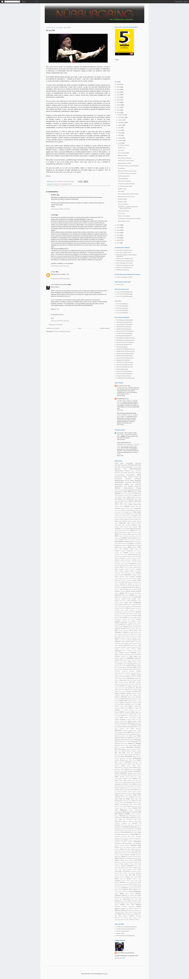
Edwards (139, 604)
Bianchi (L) (138, 530)
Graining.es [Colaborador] (124, 322)
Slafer (120, 852)
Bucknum (125, 545)
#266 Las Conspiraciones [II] (124, 265)
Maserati (117, 736)
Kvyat (125, 700)
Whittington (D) (124, 908)
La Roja (139, 700)
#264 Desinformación (122, 270)
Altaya (121, 503)
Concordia (117, 573)
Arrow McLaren (122, 510)
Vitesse (135, 897)
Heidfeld (128, 665)
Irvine (126, 684)
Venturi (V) (120, 891)
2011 (118, 232)
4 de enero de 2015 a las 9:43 (60, 321)
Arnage (123, 508)
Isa (129, 684)
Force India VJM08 (123, 153)
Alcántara (138, 497)
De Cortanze (129, 585)
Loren (139, 715)
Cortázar (134, 574)
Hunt (139, 678)
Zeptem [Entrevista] (122, 369)
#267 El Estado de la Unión (124, 263)
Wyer (120, 915)
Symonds (123, 865)
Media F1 (131, 743)
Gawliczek (128, 639)
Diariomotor (118, 595)
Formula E (126, 632)
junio (120, 130)
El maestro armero (123, 145)
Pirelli (70, 184)
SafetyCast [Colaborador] (123, 329)
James (116, 687)
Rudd (119, 832)
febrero (120, 140)
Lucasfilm (138, 717)
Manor (128, 726)
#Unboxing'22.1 (119, 491)
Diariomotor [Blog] (121, 347)
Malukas (120, 726)
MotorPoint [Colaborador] (123, 327)
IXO (118, 686)
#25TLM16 (124, 465)
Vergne (131, 891)
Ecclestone (55, 184)
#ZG (139, 492)
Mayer (134, 737)
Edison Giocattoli (131, 604)
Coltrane (126, 571)
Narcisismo (117, 769)
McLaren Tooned (126, 741)
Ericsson (138, 612)
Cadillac (139, 547)
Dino (127, 595)
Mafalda (135, 721)
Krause (135, 698)
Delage (139, 589)
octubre (120, 120)
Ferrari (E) (123, 623)
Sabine (135, 832)
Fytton (127, 636)
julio (119, 127)
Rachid (130, 808)
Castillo (122, 560)
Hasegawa (120, 663)
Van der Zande (130, 886)
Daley (116, 582)
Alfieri (124, 499)
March (132, 728)
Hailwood (117, 658)
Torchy (135, 876)
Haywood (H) (118, 665)
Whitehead (131, 906)
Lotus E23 (121, 150)
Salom (133, 836)
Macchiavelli (123, 721)
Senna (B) (122, 847)
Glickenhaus (134, 645)
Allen (139, 499)
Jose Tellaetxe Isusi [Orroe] (59, 284)
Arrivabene (137, 508)
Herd (116, 667)
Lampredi (134, 702)
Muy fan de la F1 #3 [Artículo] (125, 331)
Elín (124, 608)
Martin (116, 734)
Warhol (127, 902)
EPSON (130, 612)
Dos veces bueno (123, 204)
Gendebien (118, 641)
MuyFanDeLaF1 (119, 767)
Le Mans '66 (137, 708)
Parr (135, 786)
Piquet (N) (122, 799)
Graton (135, 650)
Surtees (126, 864)
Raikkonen (123, 810)
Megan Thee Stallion (127, 745)
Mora (131, 760)
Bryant (120, 545)
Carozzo (119, 556)
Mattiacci (130, 737)
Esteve (131, 613)
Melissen (117, 747)
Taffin (139, 865)
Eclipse (116, 604)
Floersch (129, 628)
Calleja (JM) (137, 549)
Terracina (133, 871)
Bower (116, 539)
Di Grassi (138, 593)
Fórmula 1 (118, 632)
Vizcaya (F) (118, 899)
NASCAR (127, 769)
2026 (118, 84)
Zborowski (117, 919)
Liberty (121, 712)
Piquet (116, 799)
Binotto (117, 534)
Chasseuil (138, 563)
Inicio (79, 328)
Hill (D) (127, 669)
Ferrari (117, 623)
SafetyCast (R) (127, 834)
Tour (124, 878)
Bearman (134, 525)
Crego (120, 578)
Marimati (117, 732)
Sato (121, 840)
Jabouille (122, 686)
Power (117, 804)
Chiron (121, 567)
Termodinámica (126, 871)
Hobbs (122, 673)
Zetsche (132, 919)
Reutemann (133, 816)
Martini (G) (124, 734)
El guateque (121, 168)
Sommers (122, 854)
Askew (130, 512)
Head (123, 665)
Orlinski (125, 782)
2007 (118, 243)
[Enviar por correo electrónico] (79, 181)
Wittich (139, 912)
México (139, 749)
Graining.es (118, 650)
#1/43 (116, 463)
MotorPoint (128, 762)
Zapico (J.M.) (137, 917)
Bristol (139, 541)
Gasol (120, 639)
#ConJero (138, 472)
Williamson (117, 912)
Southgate (132, 854)
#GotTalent (128, 478)
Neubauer (130, 771)
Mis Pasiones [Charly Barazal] (126, 413)
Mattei (125, 737)
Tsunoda (122, 882)
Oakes (139, 778)
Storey (122, 860)
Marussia (133, 734)
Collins (121, 571)
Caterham (134, 560)
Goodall (128, 647)
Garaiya (129, 638)
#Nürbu (126, 484)
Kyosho (130, 700)
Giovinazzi (126, 645)
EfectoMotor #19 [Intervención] (125, 340)
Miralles (130, 754)
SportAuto (130, 856)
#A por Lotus (137, 467)
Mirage (126, 754)
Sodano (129, 852)
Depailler (133, 591)
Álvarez (125, 503)
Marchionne (118, 730)
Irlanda (116, 684)
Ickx (128, 680)
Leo (136, 710)
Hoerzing (133, 673)
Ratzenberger (118, 812)
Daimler (134, 580)
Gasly (116, 640)
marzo (120, 138)
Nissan (130, 775)
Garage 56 (124, 638)
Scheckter (117, 841)
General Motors (129, 641)
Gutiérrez (117, 656)
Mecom (126, 743)
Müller (129, 763)
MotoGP (121, 762)
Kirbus (139, 695)
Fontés (120, 630)
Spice (119, 856)
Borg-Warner (132, 536)
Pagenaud (117, 784)
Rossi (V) (122, 830)
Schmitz (130, 841)
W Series (134, 901)
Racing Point (137, 808)
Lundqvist (128, 719)
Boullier (130, 538)
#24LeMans (129, 463)
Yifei (122, 917)
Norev (139, 775)
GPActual (133, 649)
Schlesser (123, 841)
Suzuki (139, 864)
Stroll (139, 860)
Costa (116, 576)
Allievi (116, 501)
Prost (128, 806)
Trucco (128, 880)
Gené (123, 641)
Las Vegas (138, 704)
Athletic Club (118, 514)
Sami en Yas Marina (124, 216)
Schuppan (138, 843)
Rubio (116, 832)
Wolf (116, 914)
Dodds (125, 597)
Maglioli (125, 723)
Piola (136, 797)
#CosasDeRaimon (119, 475)
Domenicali (137, 597)
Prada (131, 804)
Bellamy (126, 526)
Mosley (139, 760)
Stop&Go (117, 860)
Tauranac (129, 869)
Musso (139, 765)
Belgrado (117, 526)
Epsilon (126, 612)
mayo (120, 133)
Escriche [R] (125, 613)
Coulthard (138, 576)
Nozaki (127, 776)
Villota (135, 895)
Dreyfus (117, 600)
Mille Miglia (122, 752)
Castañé (139, 558)
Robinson (125, 821)
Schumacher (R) (130, 843)
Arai (140, 506)
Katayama (117, 695)
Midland (134, 751)
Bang (120, 521)
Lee (122, 710)
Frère (132, 634)
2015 (118, 112)
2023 (118, 92)
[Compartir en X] (83, 181)
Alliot (119, 501)
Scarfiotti (139, 840)
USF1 (116, 884)
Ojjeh (124, 780)
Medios (138, 743)
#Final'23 (130, 477)
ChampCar (117, 563)
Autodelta (117, 515)
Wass (135, 902)
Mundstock (138, 763)
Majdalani (124, 725)
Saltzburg (138, 836)
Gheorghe (117, 643)
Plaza (130, 800)
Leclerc (117, 710)
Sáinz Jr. (138, 834)
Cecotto (123, 561)
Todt (133, 875)
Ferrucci (117, 625)
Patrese (117, 787)
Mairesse (119, 725)
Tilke (130, 875)
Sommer (117, 854)
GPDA (139, 649)
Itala (140, 684)
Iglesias (139, 680)
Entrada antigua (105, 328)
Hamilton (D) (137, 658)
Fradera (119, 634)
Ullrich (139, 882)
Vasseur (125, 889)
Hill (123, 669)
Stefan (139, 856)
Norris (116, 776)
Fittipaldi (125, 626)
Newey (117, 773)
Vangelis (130, 887)
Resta (127, 816)
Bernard (117, 530)
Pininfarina (132, 797)
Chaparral (126, 563)
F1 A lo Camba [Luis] (122, 931)
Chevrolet (121, 565)
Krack (127, 698)
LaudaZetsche (137, 706)
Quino (121, 808)
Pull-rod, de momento (124, 181)
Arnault (127, 508)
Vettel (122, 893)
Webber (122, 904)
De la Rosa (135, 587)
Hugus (124, 678)
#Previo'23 (138, 484)
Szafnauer (130, 866)
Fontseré (126, 630)
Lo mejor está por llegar (125, 186)
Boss (121, 538)
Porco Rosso (123, 802)
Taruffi (124, 869)
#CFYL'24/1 (124, 472)
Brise (136, 541)
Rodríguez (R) (119, 825)
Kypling (134, 700)
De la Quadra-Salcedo (125, 587)
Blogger (105, 974)
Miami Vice (118, 751)
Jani (120, 687)
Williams (117, 910)
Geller (139, 639)
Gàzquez (134, 639)
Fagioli (139, 615)
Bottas (125, 538)
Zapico (130, 917)
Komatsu (138, 697)
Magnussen (131, 723)
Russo (131, 832)
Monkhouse (123, 758)
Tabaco (135, 865)
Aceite (129, 493)
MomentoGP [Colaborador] (124, 324)
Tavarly (134, 869)
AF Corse (131, 495)
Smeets (124, 852)
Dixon (116, 597)
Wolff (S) (124, 914)
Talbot (122, 867)
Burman (125, 547)
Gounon (123, 649)
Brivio (116, 543)
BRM (119, 543)
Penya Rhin (130, 789)
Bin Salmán (138, 532)
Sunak (125, 862)
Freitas (128, 634)
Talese (126, 867)
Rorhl (121, 827)
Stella (120, 858)
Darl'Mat (130, 582)
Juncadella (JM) (136, 691)
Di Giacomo (131, 593)
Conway (138, 573)
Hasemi (125, 663)
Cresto (124, 578)
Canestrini (117, 554)
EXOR (139, 613)
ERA (134, 612)
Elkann (128, 608)
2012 (118, 230)
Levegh (117, 712)
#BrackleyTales (119, 470)
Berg (135, 528)
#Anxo (125, 469)
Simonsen (124, 851)
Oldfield (129, 780)
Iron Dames (122, 684)
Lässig (121, 706)
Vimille (124, 897)
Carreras (129, 556)
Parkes (131, 786)
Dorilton (134, 598)
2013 (118, 227)
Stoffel (133, 858)
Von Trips (124, 901)
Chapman (133, 563)
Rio (124, 819)
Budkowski (131, 545)
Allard (136, 499)
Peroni (134, 791)
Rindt (120, 819)
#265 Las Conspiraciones (124, 267)
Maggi (121, 723)
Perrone (139, 791)
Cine (128, 567)
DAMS (126, 582)
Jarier (125, 687)
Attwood (124, 514)
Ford (139, 630)
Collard (116, 571)
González (123, 647)
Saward (130, 840)
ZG (135, 919)
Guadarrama (122, 654)
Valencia (135, 884)
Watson (139, 902)
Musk (134, 765)
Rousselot (127, 830)
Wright (136, 914)
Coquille (121, 574)
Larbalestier (121, 704)
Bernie (121, 530)
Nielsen (116, 775)
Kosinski (117, 698)
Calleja (131, 549)
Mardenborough (133, 730)
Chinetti (139, 565)
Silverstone (138, 849)
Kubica (121, 700)
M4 (138, 719)
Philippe (117, 795)
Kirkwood (117, 697)
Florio (137, 628)
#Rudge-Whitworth (128, 488)
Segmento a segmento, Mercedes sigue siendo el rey (128, 207)
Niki (123, 775)
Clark (116, 569)
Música (129, 765)
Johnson (127, 689)
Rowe (135, 830)
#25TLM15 (117, 465)
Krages (131, 698)
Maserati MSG (124, 736)
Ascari (126, 512)
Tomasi (122, 876)
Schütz (116, 845)
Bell (121, 526)
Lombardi (138, 713)
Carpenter (124, 556)
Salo (129, 836)
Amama (139, 503)
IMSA (116, 682)
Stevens (125, 858)
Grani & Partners (127, 650)
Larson (132, 704)
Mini (132, 752)
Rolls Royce (131, 825)
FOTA (135, 632)
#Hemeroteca (119, 480)
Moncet (139, 756)
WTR (116, 915)
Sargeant (117, 840)
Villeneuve (118, 895)
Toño (132, 876)
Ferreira (130, 623)
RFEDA (117, 817)
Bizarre (129, 534)
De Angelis (128, 584)
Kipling (135, 695)
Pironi (132, 799)
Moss (116, 762)
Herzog (139, 667)
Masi (130, 736)
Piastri (135, 795)
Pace (139, 782)
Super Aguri (130, 862)
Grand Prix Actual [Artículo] (124, 371)
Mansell (132, 726)
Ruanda (139, 830)
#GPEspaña (138, 478)
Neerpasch (117, 771)
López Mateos (134, 715)
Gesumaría (138, 641)
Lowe (134, 717)
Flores (133, 628)
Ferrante (139, 621)
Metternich (134, 749)
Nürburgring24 (118, 778)
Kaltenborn (123, 693)
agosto (120, 125)
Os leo (133, 782)
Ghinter (122, 643)
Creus (127, 578)
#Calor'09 (127, 470)
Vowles (129, 901)
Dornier (139, 598)
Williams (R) (138, 910)
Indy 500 (132, 682)
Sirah (133, 851)
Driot (121, 600)
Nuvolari (125, 778)
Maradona (121, 728)
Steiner (117, 858)
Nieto (120, 775)
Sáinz (133, 834)
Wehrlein (138, 904)
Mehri (134, 745)
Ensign (127, 610)
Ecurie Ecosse (123, 604)
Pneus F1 (135, 801)
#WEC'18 (130, 492)
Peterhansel (124, 793)
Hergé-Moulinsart (122, 667)
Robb (139, 819)
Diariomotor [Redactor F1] (124, 344)
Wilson (122, 912)
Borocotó (138, 536)
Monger (117, 758)
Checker (117, 565)
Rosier (135, 828)
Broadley (123, 543)
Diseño (131, 595)
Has (116, 663)
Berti (124, 530)
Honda (133, 675)
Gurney (139, 654)
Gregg (116, 652)
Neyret (134, 773)
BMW (116, 536)
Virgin (127, 897)
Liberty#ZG (127, 712)
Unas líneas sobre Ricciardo (126, 184)
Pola (140, 800)
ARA (137, 506)
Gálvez (139, 636)
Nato (134, 769)
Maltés (116, 726)
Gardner (139, 638)
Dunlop (116, 602)
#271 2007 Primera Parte (123, 252)
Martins (129, 734)
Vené (116, 891)
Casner (129, 558)
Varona (139, 887)
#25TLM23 (138, 465)
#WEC (125, 492)
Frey (135, 634)
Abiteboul (117, 493)
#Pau (132, 484)
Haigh (139, 656)
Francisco (124, 634)
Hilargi (120, 669)
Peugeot (139, 793)
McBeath (132, 739)
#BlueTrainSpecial (135, 469)
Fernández (118, 621)
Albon (129, 497)
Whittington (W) (132, 908)
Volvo (136, 899)
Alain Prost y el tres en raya (126, 196)
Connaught (128, 573)
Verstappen (137, 891)
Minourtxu (117, 754)
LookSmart (117, 715)
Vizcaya (139, 897)
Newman (130, 773)
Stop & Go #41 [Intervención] (124, 358)
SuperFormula (137, 862)
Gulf (135, 654)
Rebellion (135, 812)
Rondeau (117, 827)
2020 (118, 100)
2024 (118, 89)
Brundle (117, 545)
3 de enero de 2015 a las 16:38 (60, 278)
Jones (131, 689)
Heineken (133, 665)
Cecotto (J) (129, 561)
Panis (120, 786)
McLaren (138, 740)
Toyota (129, 878)
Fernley (133, 621)
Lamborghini (128, 702)
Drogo (124, 600)
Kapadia (134, 693)
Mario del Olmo (123, 732)
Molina (122, 756)
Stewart (129, 858)
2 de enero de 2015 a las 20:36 (60, 209)
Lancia (139, 702)
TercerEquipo (118, 871)
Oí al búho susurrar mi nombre (127, 173)
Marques (139, 732)
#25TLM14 (138, 463)
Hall (126, 658)
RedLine (133, 814)
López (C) (127, 715)
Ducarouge (134, 600)
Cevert (139, 561)
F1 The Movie (133, 615)
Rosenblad (124, 828)
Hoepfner (127, 673)
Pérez (136, 789)
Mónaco (135, 756)
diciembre (121, 115)
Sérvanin (134, 847)
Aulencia (132, 514)
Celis (135, 561)
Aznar (125, 517)
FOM (116, 630)
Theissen (138, 873)
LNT (128, 713)
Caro (116, 556)
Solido (139, 852)
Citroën (139, 567)
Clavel (126, 569)
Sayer (134, 840)
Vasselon (120, 889)
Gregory (121, 652)
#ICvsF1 (127, 480)
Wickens (139, 908)
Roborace (131, 821)
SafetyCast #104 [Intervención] (125, 351)
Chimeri (135, 565)
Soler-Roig (134, 852)
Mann (124, 726)
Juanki (120, 691)
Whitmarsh (117, 908)
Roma (139, 825)
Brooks (127, 543)
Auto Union (138, 514)
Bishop (125, 534)
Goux (128, 649)
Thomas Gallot (124, 875)
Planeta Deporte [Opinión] (124, 335)
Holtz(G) (128, 675)
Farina (134, 617)
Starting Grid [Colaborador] (124, 356)
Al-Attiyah (124, 497)
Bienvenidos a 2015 (124, 221)
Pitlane (136, 799)
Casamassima (122, 558)
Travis (139, 878)
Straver (131, 860)
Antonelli (126, 506)
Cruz (135, 578)
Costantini (121, 576)
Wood (132, 914)
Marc (127, 728)
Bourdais (134, 538)
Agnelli (139, 495)
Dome (132, 597)
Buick (120, 547)
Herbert (139, 665)
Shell (125, 849)
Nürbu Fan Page (135, 776)
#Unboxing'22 (137, 490)
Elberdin (139, 606)
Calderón (126, 549)
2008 (118, 240)
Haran (120, 662)
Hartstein (134, 662)
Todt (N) (138, 875)
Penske (117, 789)
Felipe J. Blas (120, 933)
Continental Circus (123, 398)
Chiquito (117, 567)
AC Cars (125, 493)
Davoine (117, 584)
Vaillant (130, 884)
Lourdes (126, 717)
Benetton (122, 528)
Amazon (117, 504)
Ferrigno (139, 623)
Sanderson (138, 838)
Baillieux (122, 519)
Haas (130, 656)
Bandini (117, 521)
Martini (120, 734)
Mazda (122, 739)
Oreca (120, 782)
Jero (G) (138, 688)
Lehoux (126, 710)
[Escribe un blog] (81, 181)
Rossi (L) (117, 830)
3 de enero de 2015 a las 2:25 (60, 266)
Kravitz (139, 698)
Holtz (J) (122, 675)
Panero (116, 786)
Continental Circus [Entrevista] (125, 378)
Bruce (135, 543)
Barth (128, 523)
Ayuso (116, 517)
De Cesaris (122, 585)
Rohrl (125, 825)
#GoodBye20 (118, 478)
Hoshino (117, 676)
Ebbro (130, 602)
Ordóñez (117, 782)
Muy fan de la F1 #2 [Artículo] (125, 342)
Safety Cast (120, 834)
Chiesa (127, 565)
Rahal (116, 810)
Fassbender (118, 619)
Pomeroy (117, 802)
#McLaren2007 (137, 482)
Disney (136, 595)
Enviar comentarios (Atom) (62, 331)
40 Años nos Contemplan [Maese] (126, 927)
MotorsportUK (118, 763)
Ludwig (116, 719)
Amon (121, 504)
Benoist (128, 528)
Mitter (119, 756)
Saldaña (124, 836)
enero (120, 143)
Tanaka (139, 867)
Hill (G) (131, 669)
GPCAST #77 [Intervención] (124, 362)
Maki (129, 725)
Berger (139, 528)
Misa (134, 754)
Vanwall (135, 887)
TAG (116, 867)
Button (130, 547)
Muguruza (124, 763)
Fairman (117, 617)
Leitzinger (131, 710)
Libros (133, 712)
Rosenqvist (130, 828)
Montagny (129, 758)
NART (122, 769)
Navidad (139, 769)
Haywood (138, 663)
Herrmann (130, 667)
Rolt (136, 825)
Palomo (130, 784)
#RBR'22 (130, 486)
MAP (136, 726)
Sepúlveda (128, 847)
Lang (116, 704)
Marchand (138, 728)
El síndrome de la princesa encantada (129, 218)
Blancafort (134, 534)
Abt (122, 493)
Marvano (139, 734)
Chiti (125, 567)
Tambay (130, 867)
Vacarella (120, 884)
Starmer (135, 856)
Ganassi (117, 638)
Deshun (117, 593)
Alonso (131, 501)
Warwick (132, 902)
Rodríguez (117, 823)
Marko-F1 (133, 732)
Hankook (134, 660)
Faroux (139, 617)
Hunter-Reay (123, 680)
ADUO (126, 495)
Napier (139, 767)
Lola (134, 713)
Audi (128, 514)
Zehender (122, 919)
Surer (121, 864)
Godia (139, 645)
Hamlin (124, 660)
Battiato (139, 523)
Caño (125, 554)
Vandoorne (124, 888)
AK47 (119, 497)
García (134, 638)
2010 (118, 235)
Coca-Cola (132, 569)
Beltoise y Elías (122, 201)
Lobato (131, 713)
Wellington (117, 906)
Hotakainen (133, 676)
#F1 (139, 475)
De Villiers (120, 589)
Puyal (139, 806)
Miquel (122, 754)
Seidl (139, 845)
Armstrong (117, 508)
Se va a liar (121, 213)
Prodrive (124, 806)
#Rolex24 (118, 488)
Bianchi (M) (118, 532)
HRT (139, 676)
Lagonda (122, 702)
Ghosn (126, 643)
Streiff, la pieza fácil (124, 176)
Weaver (117, 904)
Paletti (122, 784)
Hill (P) (135, 669)
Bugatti (116, 547)
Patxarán (122, 787)
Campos (139, 550)
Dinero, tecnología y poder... (124, 277)
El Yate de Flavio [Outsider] (124, 333)
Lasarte (117, 706)
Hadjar (135, 656)
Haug (128, 663)
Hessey (116, 669)
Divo (140, 595)
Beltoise (135, 526)
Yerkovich (117, 917)
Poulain (139, 802)
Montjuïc (117, 760)
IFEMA (134, 680)
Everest (135, 613)
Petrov (134, 793)
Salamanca (117, 836)
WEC (132, 904)
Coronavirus (127, 575)
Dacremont (129, 580)
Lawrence (117, 708)
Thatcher (125, 873)
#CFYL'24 (117, 472)
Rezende (138, 816)
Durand (121, 602)
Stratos (127, 860)
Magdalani (117, 723)
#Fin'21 (125, 477)
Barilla (134, 521)
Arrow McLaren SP (132, 510)
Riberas (121, 817)
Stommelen (138, 858)
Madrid (129, 721)
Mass (134, 736)
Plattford (126, 800)
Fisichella (117, 626)
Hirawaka (132, 671)
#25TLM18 (130, 465)
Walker (139, 901)
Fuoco (123, 636)
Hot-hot (128, 676)
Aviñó (139, 515)
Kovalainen (122, 698)
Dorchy (129, 598)
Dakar (139, 580)
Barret (116, 523)
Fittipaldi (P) (131, 626)
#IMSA (132, 480)
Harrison (125, 662)
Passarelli (138, 786)
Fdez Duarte (131, 619)
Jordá (135, 689)
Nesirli (122, 771)
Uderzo (135, 882)
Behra (139, 525)
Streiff (135, 860)
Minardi (128, 752)
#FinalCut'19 (137, 477)
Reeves (117, 816)
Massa (139, 736)
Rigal (136, 817)
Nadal (130, 767)
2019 (118, 102)
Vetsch (116, 893)
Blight (139, 534)
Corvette (139, 574)
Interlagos (138, 682)
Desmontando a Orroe (124, 163)
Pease (139, 787)
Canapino (125, 552)
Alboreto (133, 497)
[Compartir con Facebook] (85, 181)
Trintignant (117, 880)
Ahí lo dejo (121, 191)
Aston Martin (137, 512)
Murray (123, 765)
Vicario (132, 893)
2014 (118, 225)
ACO (136, 493)
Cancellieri (138, 552)
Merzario (129, 749)
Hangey (129, 660)
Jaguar (130, 686)
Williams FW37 (122, 155)
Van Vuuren (118, 887)
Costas (127, 576)
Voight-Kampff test (128, 899)
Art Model (117, 512)
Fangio (125, 617)
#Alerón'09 (117, 469)
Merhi (120, 749)
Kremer (116, 700)
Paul (126, 787)
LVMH (133, 719)
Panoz (123, 786)
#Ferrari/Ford (118, 477)
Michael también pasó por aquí (127, 171)
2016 (118, 110)
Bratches (138, 539)
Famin (121, 617)
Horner (139, 675)
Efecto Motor (118, 606)
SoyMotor (138, 854)
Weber (128, 904)
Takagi (119, 867)
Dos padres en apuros (124, 158)
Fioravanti (133, 625)
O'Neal (130, 778)
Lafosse (117, 702)
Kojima (129, 697)
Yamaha (125, 915)
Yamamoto (131, 915)
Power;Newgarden (124, 804)
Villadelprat (138, 893)
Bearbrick (128, 525)
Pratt (134, 804)
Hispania (138, 671)
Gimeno (135, 643)
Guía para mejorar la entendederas (128, 166)
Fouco (139, 632)
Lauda (130, 706)
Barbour (130, 521)
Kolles (133, 697)
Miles (116, 752)
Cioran (131, 567)
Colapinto (138, 569)
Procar (120, 806)
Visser (130, 897)
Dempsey (123, 591)
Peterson (129, 793)
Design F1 (123, 593)
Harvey (139, 662)
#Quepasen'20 (118, 486)
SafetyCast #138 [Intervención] (125, 349)
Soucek (127, 854)
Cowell (116, 578)
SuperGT (117, 864)
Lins (140, 712)
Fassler (124, 619)
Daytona (122, 584)
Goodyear (133, 647)
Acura (139, 493)
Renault (122, 816)
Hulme (136, 678)
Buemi (139, 545)
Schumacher (137, 841)
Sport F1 (124, 856)
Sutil (135, 864)
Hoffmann (138, 673)
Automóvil (129, 515)
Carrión (134, 556)
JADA (126, 686)
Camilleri (117, 550)
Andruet (117, 506)
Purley (136, 806)
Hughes (121, 678)
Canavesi (132, 552)
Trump (136, 880)
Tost (121, 878)
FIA (60, 184)
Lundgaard (122, 719)
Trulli (132, 880)
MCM (139, 741)
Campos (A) (118, 552)
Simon (119, 851)
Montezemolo (137, 758)
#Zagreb (136, 491)
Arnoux (132, 508)
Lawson (123, 708)
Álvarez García (132, 503)
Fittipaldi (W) (138, 626)
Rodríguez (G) (126, 823)
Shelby (121, 849)
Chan (122, 563)
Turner (127, 882)
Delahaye (117, 591)
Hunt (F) (117, 680)
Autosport (134, 515)
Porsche (129, 802)
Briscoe (133, 541)
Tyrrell (131, 882)
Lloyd (124, 713)
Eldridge (117, 608)
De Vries (125, 589)
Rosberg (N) (133, 827)
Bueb (136, 545)
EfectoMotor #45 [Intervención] (125, 338)
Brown (131, 543)
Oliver (133, 780)
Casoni (133, 558)
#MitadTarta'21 (118, 484)
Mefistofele (117, 745)
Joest (116, 689)
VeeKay (135, 889)
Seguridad (133, 845)
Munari (133, 763)
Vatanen (131, 889)
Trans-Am (134, 878)
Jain (140, 686)
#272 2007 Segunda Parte (124, 250)
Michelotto (129, 751)
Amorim (126, 504)
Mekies (139, 745)
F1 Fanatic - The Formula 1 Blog (127, 433)
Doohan (124, 598)
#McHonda (128, 482)
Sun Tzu (120, 862)
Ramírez (131, 810)
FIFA (126, 625)
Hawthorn (133, 663)
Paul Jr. (135, 787)
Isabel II (133, 684)
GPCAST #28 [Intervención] (124, 367)
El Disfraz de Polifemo (130, 606)
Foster (131, 632)
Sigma (133, 849)
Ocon (116, 780)
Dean (130, 589)
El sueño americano (122, 387)
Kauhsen (123, 695)
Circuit (135, 567)
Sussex (131, 864)
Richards (131, 817)
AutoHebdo (123, 515)
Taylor (139, 869)
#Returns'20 (138, 486)
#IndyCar (138, 480)
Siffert (129, 849)
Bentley (132, 528)
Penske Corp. (123, 789)
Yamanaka (138, 915)
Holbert (116, 675)
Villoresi (132, 895)
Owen (136, 782)
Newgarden (123, 773)
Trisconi (123, 880)
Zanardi (126, 917)
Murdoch (117, 765)
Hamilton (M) (118, 660)
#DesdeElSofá (131, 475)
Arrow (116, 510)
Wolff (119, 914)
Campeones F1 (131, 550)
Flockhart (123, 628)
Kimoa (131, 695)
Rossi (139, 829)
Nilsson (126, 775)
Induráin (126, 682)
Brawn (117, 541)
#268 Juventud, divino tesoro (125, 261)
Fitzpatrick (117, 628)
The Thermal (131, 873)
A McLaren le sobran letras (126, 160)
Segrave (127, 845)
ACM (133, 493)
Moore (127, 760)
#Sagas (138, 488)
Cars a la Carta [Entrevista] (124, 292)
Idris (131, 680)
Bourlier (139, 538)
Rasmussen (138, 810)
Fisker (121, 626)
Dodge (128, 597)
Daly (123, 582)
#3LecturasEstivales (126, 467)
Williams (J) (132, 910)
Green (139, 650)
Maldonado (134, 725)
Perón (129, 791)
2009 (118, 238)
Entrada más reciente (53, 328)
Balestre (127, 519)
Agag (135, 495)
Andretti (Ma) (137, 504)
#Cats (132, 470)
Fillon (129, 625)
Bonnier (126, 536)
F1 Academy (125, 615)
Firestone (138, 625)
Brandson (133, 539)
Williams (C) (125, 910)
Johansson (121, 689)
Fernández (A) (126, 621)
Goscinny (138, 647)
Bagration (117, 519)
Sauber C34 (121, 148)
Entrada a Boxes (135, 610)
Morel (134, 760)
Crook (131, 578)
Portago (135, 802)
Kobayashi (124, 697)
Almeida (127, 501)
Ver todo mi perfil (120, 958)
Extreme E (117, 615)
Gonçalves (117, 647)
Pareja (127, 786)
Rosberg (125, 827)
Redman (139, 814)
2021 (118, 97)
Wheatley (124, 906)
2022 (118, 94)
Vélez (139, 889)
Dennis (128, 591)
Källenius (117, 693)
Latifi (126, 706)
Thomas (117, 875)
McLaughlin (135, 741)
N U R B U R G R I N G (123, 386)
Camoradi (122, 550)
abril (119, 135)
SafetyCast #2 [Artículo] (123, 360)
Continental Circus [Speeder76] (125, 929)
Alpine (117, 503)
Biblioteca (124, 532)
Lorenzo (117, 717)
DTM (128, 600)
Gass (124, 639)
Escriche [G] (118, 613)
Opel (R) (138, 780)
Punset (132, 806)
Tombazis (127, 876)
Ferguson (138, 619)
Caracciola (134, 554)
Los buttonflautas (123, 178)
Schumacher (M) (119, 843)
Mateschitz (118, 737)
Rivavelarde (129, 819)
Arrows (139, 510)
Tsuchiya (117, 882)
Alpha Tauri (137, 501)
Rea (131, 812)
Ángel (121, 506)
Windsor (131, 912)
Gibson (130, 643)
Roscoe (139, 827)
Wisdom (135, 912)
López (122, 715)
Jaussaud (130, 687)
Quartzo (117, 808)
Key (127, 695)
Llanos (116, 713)
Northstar (122, 776)
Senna (117, 847)
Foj (140, 628)
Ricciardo (126, 817)
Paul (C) (130, 787)
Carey (139, 554)
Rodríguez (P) (136, 823)
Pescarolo (117, 793)
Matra (122, 737)
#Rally (125, 486)
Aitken (116, 497)
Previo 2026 (120, 284)
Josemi (53, 272)
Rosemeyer (118, 828)
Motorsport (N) (137, 762)
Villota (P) (119, 897)
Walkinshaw (118, 902)
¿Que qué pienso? (123, 211)
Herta (135, 667)
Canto (121, 554)
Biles (132, 532)
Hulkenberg (130, 678)
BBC (123, 525)
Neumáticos (65, 184)
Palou (134, 784)
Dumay (139, 600)
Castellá (117, 560)
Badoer (139, 517)
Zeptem (127, 919)
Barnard (139, 521)
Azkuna (121, 517)
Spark (116, 856)
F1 (121, 615)
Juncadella (128, 691)
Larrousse (127, 704)
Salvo (122, 838)
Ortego (129, 782)
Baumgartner (118, 525)
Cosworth (132, 576)
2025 (118, 87)
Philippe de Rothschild (126, 795)
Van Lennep (138, 886)
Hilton (139, 669)
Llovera (120, 713)
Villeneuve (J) (125, 895)
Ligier (136, 712)
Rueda (123, 832)
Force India (133, 630)
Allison (122, 501)
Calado (120, 549)
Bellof (130, 526)
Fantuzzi (130, 617)
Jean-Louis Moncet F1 (124, 442)
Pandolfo (138, 784)
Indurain (121, 682)
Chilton (130, 565)
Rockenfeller (138, 821)
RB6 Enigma (126, 812)
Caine (116, 549)
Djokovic (121, 597)
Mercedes (129, 747)
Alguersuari (130, 499)
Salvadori (117, 838)
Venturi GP (126, 891)
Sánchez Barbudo (129, 838)
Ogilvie (120, 780)
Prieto (116, 806)
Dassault (135, 582)
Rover (131, 830)
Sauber (125, 840)
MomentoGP (128, 756)
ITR (115, 686)
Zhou (137, 919)
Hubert (116, 678)
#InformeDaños (119, 482)
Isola (137, 684)
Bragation (127, 539)
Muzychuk (125, 767)
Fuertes (119, 636)
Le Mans (129, 708)
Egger (123, 606)
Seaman (121, 845)
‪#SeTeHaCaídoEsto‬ (120, 490)
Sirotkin (137, 851)
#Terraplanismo (129, 490)
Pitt (140, 799)
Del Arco (134, 589)
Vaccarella (125, 884)
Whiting (138, 906)
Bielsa (129, 532)
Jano (122, 687)
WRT (140, 914)
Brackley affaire (122, 199)
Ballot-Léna (138, 519)
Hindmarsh (124, 671)
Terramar (139, 871)
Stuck (116, 862)
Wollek (128, 914)
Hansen (139, 660)
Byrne (134, 547)
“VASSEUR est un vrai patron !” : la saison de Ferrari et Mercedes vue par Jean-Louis (128, 446)
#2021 (122, 463)
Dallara (120, 582)
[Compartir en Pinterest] (87, 181)
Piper (139, 797)
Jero (134, 687)
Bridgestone (127, 541)
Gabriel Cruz (133, 636)
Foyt (116, 634)
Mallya (139, 725)
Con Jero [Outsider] (122, 304)
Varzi (116, 889)
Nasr (131, 769)
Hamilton (130, 658)
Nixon (136, 775)
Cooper (116, 574)
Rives (135, 819)
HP (137, 676)
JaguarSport (135, 686)
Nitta (133, 775)
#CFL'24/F (138, 470)
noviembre (121, 117)
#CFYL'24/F (131, 472)
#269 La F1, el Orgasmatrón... (125, 258)
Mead (122, 743)
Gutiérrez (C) (124, 656)
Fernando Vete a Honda (123, 376)
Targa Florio (118, 869)
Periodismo (124, 791)
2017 (118, 107)
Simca (116, 851)
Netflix (126, 771)
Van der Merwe (122, 886)
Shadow (117, 849)
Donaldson (117, 598)
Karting (139, 693)
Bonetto (121, 536)
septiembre (121, 122)
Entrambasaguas (119, 612)
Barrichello (122, 523)
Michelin (124, 751)
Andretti (130, 504)
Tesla (120, 873)
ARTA (122, 512)
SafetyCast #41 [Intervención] (125, 353)
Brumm (139, 543)
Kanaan (129, 693)
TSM (140, 880)
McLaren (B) (118, 741)
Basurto (134, 523)
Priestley (139, 804)
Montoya (122, 760)
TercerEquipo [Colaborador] (124, 320)
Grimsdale (127, 652)
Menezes (122, 747)
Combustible (138, 571)
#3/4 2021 (118, 467)
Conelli (122, 573)
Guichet (128, 654)
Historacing (117, 673)
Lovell (130, 717)
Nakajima (134, 767)
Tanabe (135, 867)
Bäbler (134, 517)
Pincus (126, 797)
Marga (139, 730)
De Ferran (136, 585)
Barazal (125, 521)
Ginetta (120, 645)
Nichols (139, 773)
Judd (123, 691)
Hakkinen (122, 658)
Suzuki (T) (117, 865)
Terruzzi (117, 873)
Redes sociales (124, 814)
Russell (127, 832)
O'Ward (134, 778)
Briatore (121, 541)
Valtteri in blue (122, 189)
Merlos (124, 749)
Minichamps (138, 752)
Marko (129, 732)
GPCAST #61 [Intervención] (124, 364)
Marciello (125, 730)
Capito (129, 554)
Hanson (117, 662)
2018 (118, 105)
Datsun (139, 582)
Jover (116, 691)
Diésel (123, 595)
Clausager (121, 569)
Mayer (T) (138, 737)
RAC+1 (125, 808)
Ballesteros (132, 519)
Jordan (139, 689)
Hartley (130, 662)
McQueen (117, 743)
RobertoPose (118, 821)
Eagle (126, 602)
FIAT (123, 625)
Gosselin (117, 649)
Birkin (121, 534)
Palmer (126, 784)
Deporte (138, 591)
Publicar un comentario (56, 324)
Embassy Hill (134, 608)
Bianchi (132, 530)
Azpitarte (130, 517)
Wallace (123, 902)
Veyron (127, 893)
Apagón (132, 506)
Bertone (128, 530)
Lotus (121, 717)
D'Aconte (123, 580)
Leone (139, 710)
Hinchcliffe (117, 671)
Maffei (139, 721)
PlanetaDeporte (119, 800)
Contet (133, 573)
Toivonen (117, 876)
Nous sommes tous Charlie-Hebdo (128, 194)
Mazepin (127, 739)
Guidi (132, 654)
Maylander (117, 739)
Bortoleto (117, 538)
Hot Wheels (122, 676)
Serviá (139, 847)
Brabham (121, 539)
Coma (131, 571)
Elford (121, 608)
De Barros (136, 584)
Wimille (126, 912)
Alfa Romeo (118, 499)
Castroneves (127, 560)
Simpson (129, 851)
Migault (139, 751)
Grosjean (133, 652)
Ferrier (134, 623)
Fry (138, 634)
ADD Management (119, 495)
